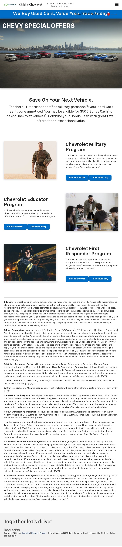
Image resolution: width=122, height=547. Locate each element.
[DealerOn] (12, 530)
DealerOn (26, 533)
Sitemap (35, 533)
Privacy (43, 533)
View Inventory (100, 178)
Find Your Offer (77, 178)
